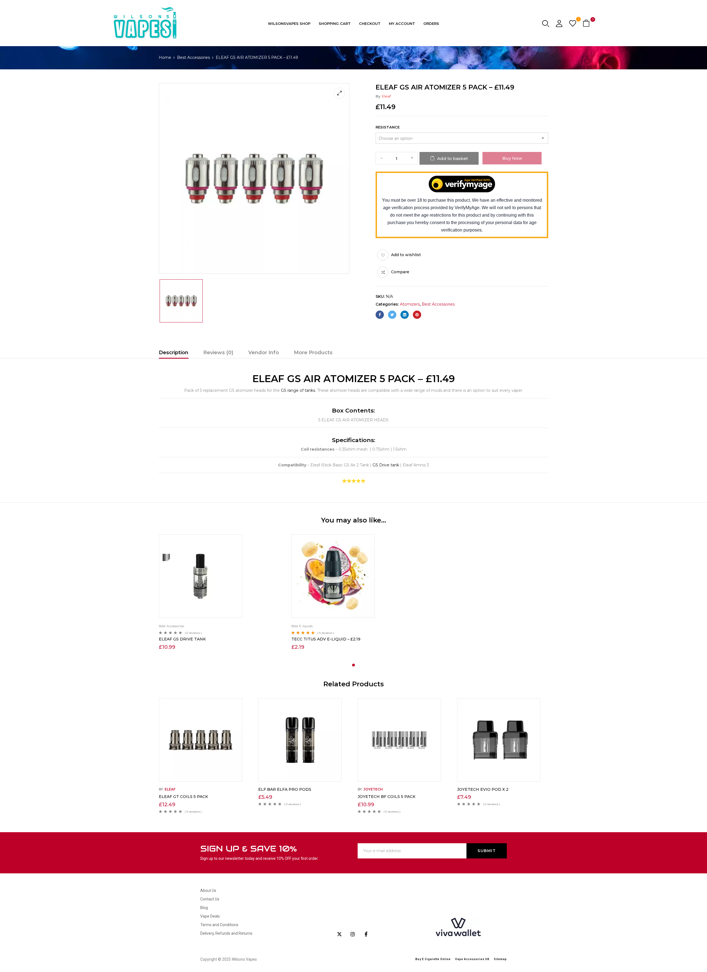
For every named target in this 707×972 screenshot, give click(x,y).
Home (165, 57)
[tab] (173, 353)
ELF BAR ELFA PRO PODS (284, 789)
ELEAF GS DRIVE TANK (182, 639)
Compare (400, 271)
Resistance (388, 127)
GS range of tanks (298, 390)
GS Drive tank (386, 465)
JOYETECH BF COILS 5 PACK (386, 796)
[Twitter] (392, 315)
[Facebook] (380, 315)
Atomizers (410, 304)
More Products (313, 353)
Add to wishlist (406, 254)
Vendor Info (263, 353)
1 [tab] (353, 665)
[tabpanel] (221, 592)
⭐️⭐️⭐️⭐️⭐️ (353, 480)
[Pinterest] (417, 315)
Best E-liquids (302, 626)
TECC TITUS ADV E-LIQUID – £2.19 (325, 639)
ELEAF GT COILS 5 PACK (183, 796)
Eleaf (386, 96)
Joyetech (373, 789)
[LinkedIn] (404, 315)
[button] (587, 23)
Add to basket (452, 158)
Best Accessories (193, 57)
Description (173, 353)
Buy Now (512, 158)
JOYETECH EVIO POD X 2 (482, 789)
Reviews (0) (218, 353)
